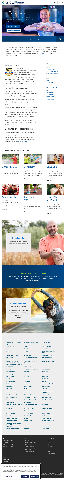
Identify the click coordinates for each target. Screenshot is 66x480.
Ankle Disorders (46, 342)
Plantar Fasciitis (10, 408)
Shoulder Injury (46, 411)
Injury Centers (50, 101)
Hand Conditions (46, 374)
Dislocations (27, 366)
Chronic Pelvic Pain (47, 355)
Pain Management (50, 82)
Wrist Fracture (45, 428)
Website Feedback (29, 446)
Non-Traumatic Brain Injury (13, 395)
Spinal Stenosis (10, 415)
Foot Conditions (10, 371)
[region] (21, 471)
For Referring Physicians (31, 440)
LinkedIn (5, 463)
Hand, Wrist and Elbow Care (52, 71)
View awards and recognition (32, 280)
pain (6, 110)
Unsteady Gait (45, 371)
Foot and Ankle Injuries (48, 369)
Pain (43, 402)
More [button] (60, 38)
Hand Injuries (27, 376)
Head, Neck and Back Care (52, 73)
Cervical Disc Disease (12, 355)
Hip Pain (44, 381)
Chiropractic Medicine (51, 84)
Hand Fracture (10, 376)
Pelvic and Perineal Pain (30, 404)
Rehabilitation (49, 90)
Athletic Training (50, 92)
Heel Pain (8, 379)
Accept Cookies (34, 476)
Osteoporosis (27, 402)
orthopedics (29, 109)
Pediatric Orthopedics (51, 76)
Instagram (6, 461)
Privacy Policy (28, 449)
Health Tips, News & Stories (54, 448)
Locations (21, 39)
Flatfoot (8, 369)
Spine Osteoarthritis (47, 399)
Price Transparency (52, 453)
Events (49, 449)
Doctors (14, 39)
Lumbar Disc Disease (12, 391)
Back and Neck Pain (47, 346)
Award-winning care (47, 39)
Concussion (9, 357)
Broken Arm (45, 349)
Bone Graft (9, 349)
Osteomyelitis (10, 402)
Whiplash (26, 428)
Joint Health (49, 67)
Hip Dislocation (10, 381)
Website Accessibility (30, 448)
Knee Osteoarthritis (11, 399)
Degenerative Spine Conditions (47, 358)
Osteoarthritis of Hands (30, 397)
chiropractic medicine (13, 110)
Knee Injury (9, 388)
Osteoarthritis (45, 395)
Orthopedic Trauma (51, 78)
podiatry (22, 110)
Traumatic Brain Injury (48, 420)
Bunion (8, 351)
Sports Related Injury (47, 415)
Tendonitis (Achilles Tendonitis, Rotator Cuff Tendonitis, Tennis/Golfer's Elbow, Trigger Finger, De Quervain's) (13, 423)
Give (49, 442)
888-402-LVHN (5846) (8, 440)
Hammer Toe (27, 374)
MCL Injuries (27, 391)
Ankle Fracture (10, 346)
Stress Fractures (46, 418)
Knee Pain (26, 388)
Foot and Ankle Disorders (31, 369)
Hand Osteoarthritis (11, 397)
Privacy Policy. (31, 472)
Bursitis (26, 351)
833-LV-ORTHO (43, 53)
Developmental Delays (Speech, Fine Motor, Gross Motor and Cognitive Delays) (14, 363)
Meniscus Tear (28, 420)
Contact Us (5, 442)
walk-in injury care (22, 141)
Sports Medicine (50, 75)
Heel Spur (26, 379)
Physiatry (49, 80)
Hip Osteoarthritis (46, 397)
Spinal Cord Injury (11, 413)
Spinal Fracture (46, 413)
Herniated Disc (46, 379)
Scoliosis (26, 411)
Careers (49, 444)
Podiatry (48, 86)
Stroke (26, 418)
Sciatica (8, 411)
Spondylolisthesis (29, 415)
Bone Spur (27, 349)
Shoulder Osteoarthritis (30, 399)
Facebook (6, 459)
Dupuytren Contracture (48, 361)
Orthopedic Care (50, 66)
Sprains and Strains (11, 418)
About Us (50, 440)
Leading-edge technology (33, 39)
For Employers (28, 444)
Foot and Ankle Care (51, 69)
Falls (43, 366)
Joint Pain (9, 386)
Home (7, 39)
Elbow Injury (9, 366)
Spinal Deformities (29, 413)
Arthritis (26, 346)
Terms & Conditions (29, 451)
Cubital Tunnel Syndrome (30, 357)
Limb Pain (44, 388)
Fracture (26, 371)
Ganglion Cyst (10, 374)
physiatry (35, 109)
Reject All (25, 476)
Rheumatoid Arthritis (29, 408)
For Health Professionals (30, 442)
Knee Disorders (46, 386)
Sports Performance (51, 96)
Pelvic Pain (45, 404)
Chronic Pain (27, 355)
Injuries (26, 383)
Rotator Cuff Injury (47, 408)
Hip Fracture (27, 381)
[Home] (13, 2)
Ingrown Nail (9, 383)
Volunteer (50, 446)
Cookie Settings (9, 476)
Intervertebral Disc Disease (49, 383)
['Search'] (55, 2)
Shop (49, 451)
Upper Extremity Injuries (12, 428)
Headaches (45, 376)
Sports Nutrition (50, 94)
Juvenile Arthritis (28, 386)
